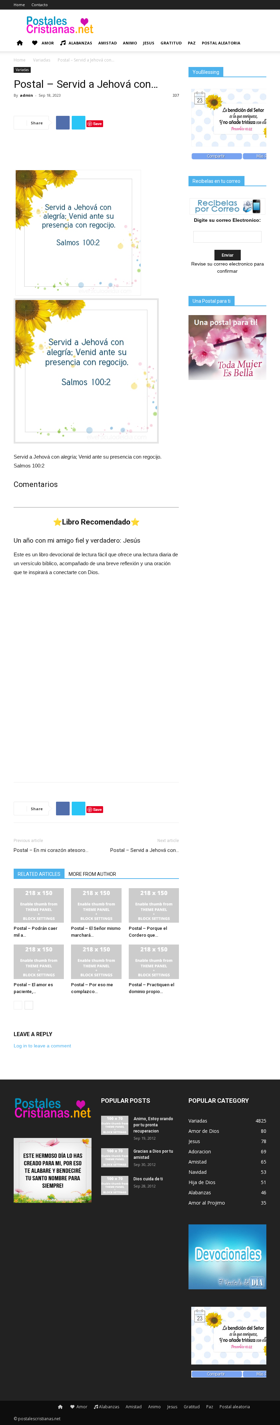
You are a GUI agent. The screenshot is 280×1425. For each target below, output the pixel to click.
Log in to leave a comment (42, 1045)
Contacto (39, 4)
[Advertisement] (96, 152)
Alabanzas (80, 42)
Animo (130, 42)
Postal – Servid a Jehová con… (144, 850)
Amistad (107, 42)
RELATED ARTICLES (39, 874)
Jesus (148, 42)
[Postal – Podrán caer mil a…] (39, 905)
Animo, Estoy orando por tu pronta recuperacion (153, 1125)
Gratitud (171, 42)
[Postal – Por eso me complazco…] (96, 962)
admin (26, 95)
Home (19, 4)
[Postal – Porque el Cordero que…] (154, 905)
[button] (258, 43)
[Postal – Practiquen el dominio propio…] (154, 962)
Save (97, 123)
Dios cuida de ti (148, 1179)
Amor (47, 42)
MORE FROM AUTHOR (92, 874)
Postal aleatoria (221, 42)
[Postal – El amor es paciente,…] (39, 962)
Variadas (41, 60)
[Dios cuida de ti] (114, 1185)
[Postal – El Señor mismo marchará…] (96, 905)
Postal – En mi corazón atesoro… (51, 850)
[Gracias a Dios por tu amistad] (114, 1157)
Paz (192, 42)
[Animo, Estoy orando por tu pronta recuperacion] (114, 1125)
